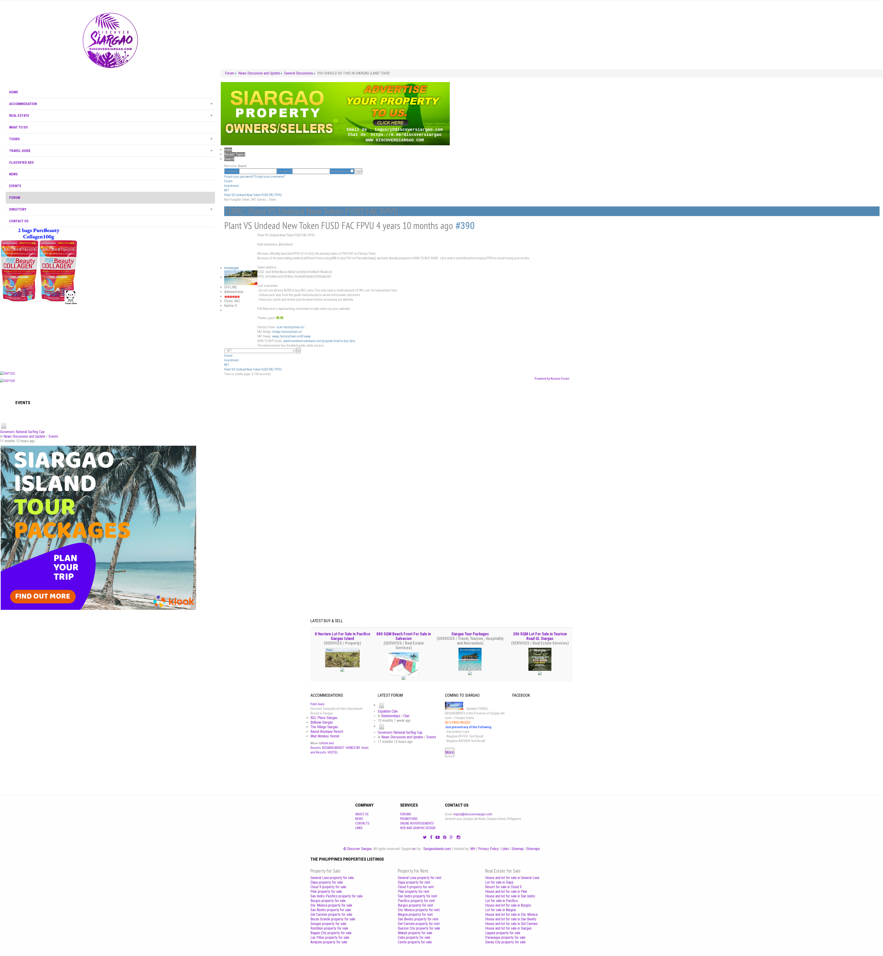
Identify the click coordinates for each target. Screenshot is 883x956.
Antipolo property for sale (328, 942)
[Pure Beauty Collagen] (38, 265)
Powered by (542, 378)
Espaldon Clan (388, 711)
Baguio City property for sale (331, 933)
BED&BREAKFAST (333, 748)
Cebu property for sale (414, 937)
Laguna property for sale (502, 933)
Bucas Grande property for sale (332, 919)
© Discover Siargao (357, 849)
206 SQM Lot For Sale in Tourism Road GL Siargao (540, 636)
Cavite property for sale (415, 942)
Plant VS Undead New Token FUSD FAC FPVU (253, 195)
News (359, 819)
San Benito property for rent (418, 919)
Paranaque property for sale (505, 937)
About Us (362, 814)
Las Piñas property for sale (329, 937)
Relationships (390, 716)
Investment (231, 186)
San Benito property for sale (330, 910)
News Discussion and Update (24, 436)
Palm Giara (317, 704)
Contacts (362, 823)
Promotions (409, 819)
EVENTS (15, 186)
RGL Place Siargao (323, 718)
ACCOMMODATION (23, 104)
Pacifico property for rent (416, 901)
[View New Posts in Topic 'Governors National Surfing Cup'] (3, 425)
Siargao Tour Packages (470, 634)
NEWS (13, 174)
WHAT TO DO (18, 127)
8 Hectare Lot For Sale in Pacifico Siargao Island (342, 636)
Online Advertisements (417, 823)
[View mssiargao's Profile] (240, 277)
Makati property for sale (415, 933)
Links (359, 828)
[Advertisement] (110, 336)
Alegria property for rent (415, 914)
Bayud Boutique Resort (326, 731)
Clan (406, 716)
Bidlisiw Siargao (321, 722)
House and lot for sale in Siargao (508, 928)
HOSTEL (333, 752)
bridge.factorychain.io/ (287, 332)
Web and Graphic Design (417, 828)
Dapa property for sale (326, 882)
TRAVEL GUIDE (20, 151)
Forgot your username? (270, 176)
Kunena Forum (560, 378)
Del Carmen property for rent (419, 924)
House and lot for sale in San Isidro (510, 896)
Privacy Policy (488, 849)
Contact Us (19, 221)
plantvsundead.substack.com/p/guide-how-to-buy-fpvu (319, 341)
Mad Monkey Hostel (324, 736)
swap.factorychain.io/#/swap (291, 336)
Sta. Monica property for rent (419, 910)
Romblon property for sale (329, 928)
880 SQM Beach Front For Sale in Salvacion (403, 636)
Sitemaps (533, 849)
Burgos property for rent (415, 905)
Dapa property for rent (414, 882)
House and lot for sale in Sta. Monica (511, 914)
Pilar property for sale (326, 891)
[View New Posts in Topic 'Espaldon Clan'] (381, 705)
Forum (14, 198)
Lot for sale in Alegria (500, 910)
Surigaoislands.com (437, 849)
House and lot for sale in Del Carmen (511, 924)
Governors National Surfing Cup (22, 432)
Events (53, 436)
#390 (465, 225)
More (449, 752)
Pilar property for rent (413, 891)
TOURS (14, 139)
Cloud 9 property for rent (416, 887)
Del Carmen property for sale (331, 914)
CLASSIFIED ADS (21, 162)
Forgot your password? (239, 176)
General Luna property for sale (332, 878)
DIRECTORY (17, 209)
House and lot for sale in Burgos (508, 905)
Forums (405, 814)
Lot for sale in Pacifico (501, 901)
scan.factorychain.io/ (290, 327)
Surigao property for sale (328, 924)
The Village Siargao (324, 727)
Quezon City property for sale (419, 928)
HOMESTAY (353, 748)
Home (13, 92)
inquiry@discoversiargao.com (472, 814)
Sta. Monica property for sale (331, 905)
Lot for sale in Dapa (499, 882)
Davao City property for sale (505, 942)
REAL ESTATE (19, 116)
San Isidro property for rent (417, 896)
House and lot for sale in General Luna (512, 878)
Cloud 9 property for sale (328, 887)
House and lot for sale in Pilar (506, 891)
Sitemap (518, 849)
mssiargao (231, 268)
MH (472, 849)
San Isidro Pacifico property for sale (336, 896)
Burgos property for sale (328, 901)
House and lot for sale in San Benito (510, 919)
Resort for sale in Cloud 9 (503, 887)
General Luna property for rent (419, 878)
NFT (226, 190)
